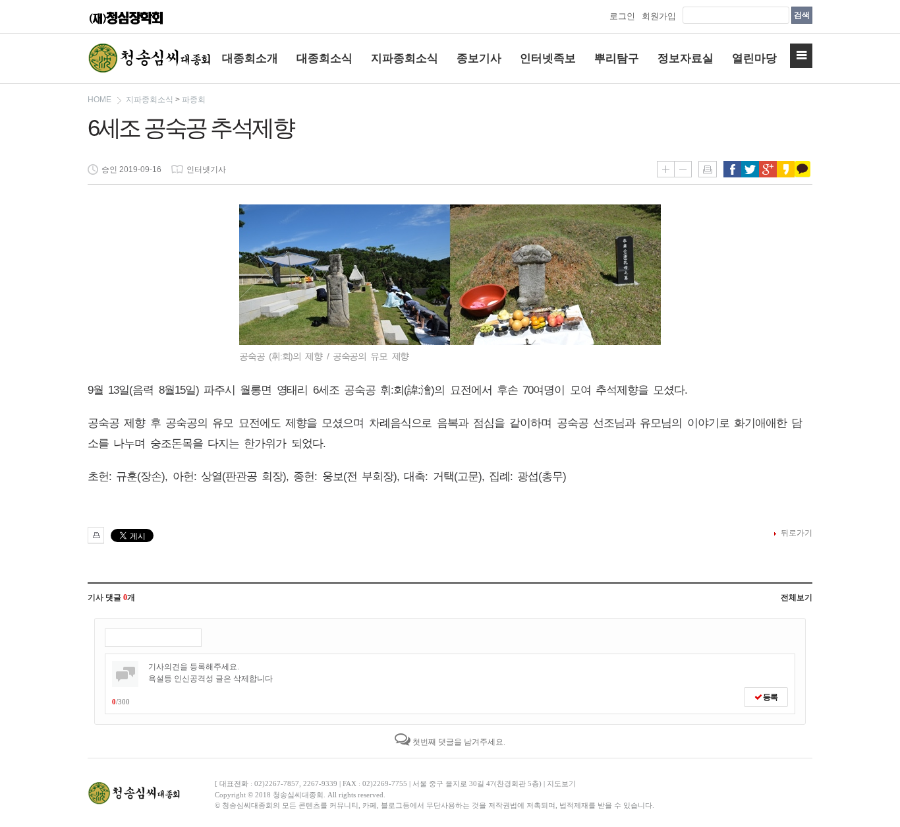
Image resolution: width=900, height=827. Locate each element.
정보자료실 (686, 58)
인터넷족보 (548, 58)
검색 (802, 15)
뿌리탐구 (616, 58)
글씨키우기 (665, 169)
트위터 (750, 169)
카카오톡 (803, 169)
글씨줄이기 (683, 169)
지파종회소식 (404, 58)
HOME (99, 99)
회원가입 (659, 16)
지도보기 (561, 783)
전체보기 (796, 597)
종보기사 (479, 58)
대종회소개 (250, 58)
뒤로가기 (796, 532)
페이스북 (732, 169)
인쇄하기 (707, 169)
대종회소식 (324, 58)
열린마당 (754, 58)
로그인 (622, 16)
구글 (768, 169)
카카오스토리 (786, 169)
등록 (769, 697)
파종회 (194, 99)
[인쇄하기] (95, 535)
